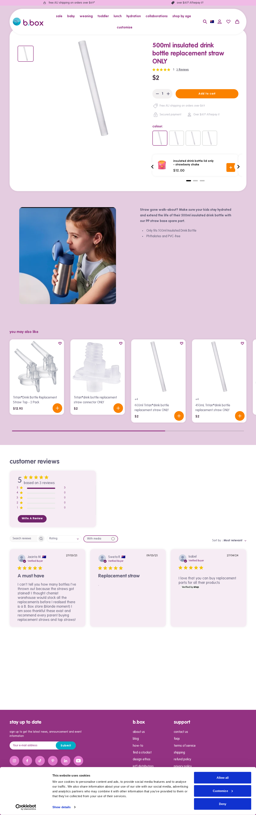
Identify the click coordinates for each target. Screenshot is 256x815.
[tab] (188, 180)
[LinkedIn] (65, 761)
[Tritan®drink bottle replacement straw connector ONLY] (98, 367)
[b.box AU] (28, 22)
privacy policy (183, 766)
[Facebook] (27, 761)
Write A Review (32, 518)
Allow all (223, 777)
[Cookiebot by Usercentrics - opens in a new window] (25, 807)
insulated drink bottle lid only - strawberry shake (193, 163)
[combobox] (64, 538)
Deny (222, 804)
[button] (60, 16)
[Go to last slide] (153, 167)
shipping (179, 752)
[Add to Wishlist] (60, 343)
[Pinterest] (53, 761)
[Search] (205, 21)
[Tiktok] (40, 761)
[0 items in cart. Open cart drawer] (237, 21)
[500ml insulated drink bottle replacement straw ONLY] (159, 138)
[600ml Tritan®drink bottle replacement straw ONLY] (193, 138)
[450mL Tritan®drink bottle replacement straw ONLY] (176, 138)
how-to (138, 745)
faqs (177, 738)
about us (139, 732)
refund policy (182, 759)
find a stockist (142, 752)
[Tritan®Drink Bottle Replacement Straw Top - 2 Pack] (37, 367)
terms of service (185, 745)
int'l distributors (143, 766)
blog (136, 738)
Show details (61, 807)
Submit (66, 745)
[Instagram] (14, 761)
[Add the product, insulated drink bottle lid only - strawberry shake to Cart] (230, 167)
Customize (220, 790)
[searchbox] (23, 539)
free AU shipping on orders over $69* (72, 2)
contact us (181, 732)
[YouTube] (78, 761)
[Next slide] (238, 167)
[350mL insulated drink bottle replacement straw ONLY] (209, 138)
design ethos (141, 759)
